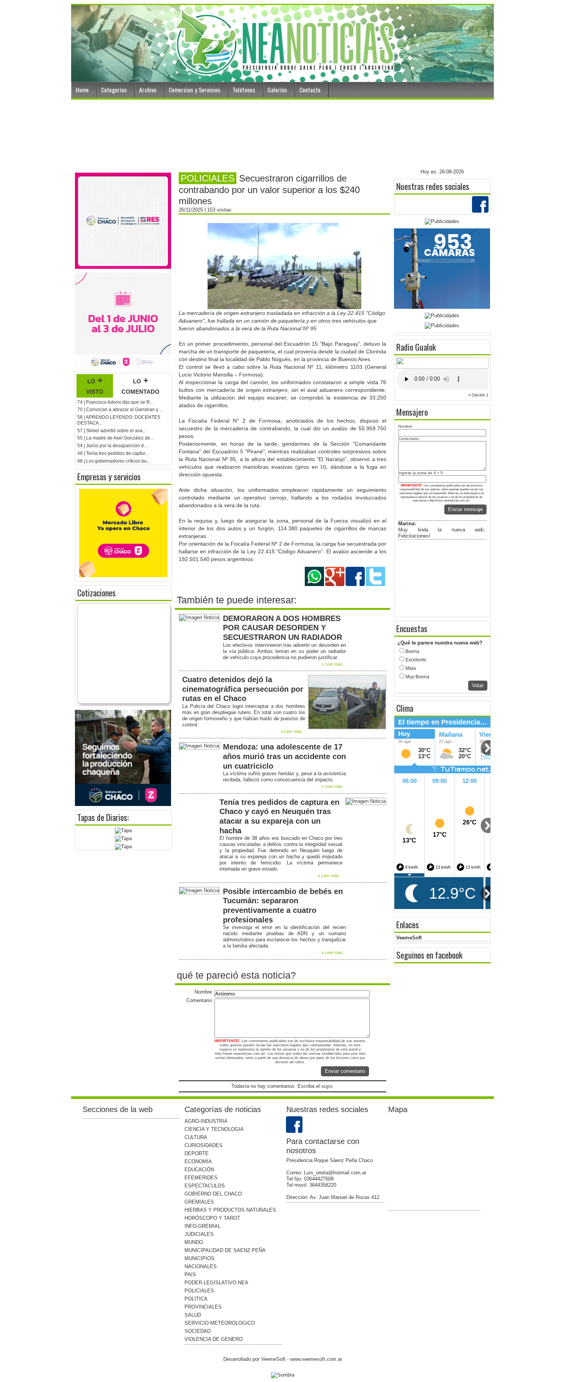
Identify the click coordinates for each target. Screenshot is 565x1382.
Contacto (310, 89)
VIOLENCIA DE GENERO (213, 1339)
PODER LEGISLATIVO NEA (216, 1282)
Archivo (147, 89)
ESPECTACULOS (204, 1186)
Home (82, 89)
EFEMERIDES (201, 1178)
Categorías (114, 89)
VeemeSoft (409, 938)
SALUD (192, 1315)
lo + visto (94, 386)
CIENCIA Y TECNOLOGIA (214, 1129)
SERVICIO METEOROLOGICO (219, 1323)
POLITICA (196, 1299)
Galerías (277, 89)
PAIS (190, 1274)
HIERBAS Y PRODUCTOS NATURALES (230, 1210)
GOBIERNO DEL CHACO (213, 1194)
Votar (478, 685)
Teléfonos (244, 89)
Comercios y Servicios (194, 89)
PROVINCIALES (203, 1307)
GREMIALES (199, 1202)
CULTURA (195, 1137)
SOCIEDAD (197, 1331)
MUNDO (193, 1242)
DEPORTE (196, 1153)
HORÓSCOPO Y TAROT (212, 1218)
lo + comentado (140, 386)
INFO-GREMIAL (202, 1226)
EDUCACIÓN (199, 1169)
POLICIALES (199, 1291)
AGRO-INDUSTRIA (206, 1121)
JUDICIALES (199, 1234)
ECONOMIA (198, 1161)
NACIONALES (200, 1266)
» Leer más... (333, 664)
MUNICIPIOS (199, 1258)
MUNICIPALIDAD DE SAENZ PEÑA (225, 1250)
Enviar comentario (345, 1071)
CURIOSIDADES (203, 1145)
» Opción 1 (478, 395)
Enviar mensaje (465, 509)
